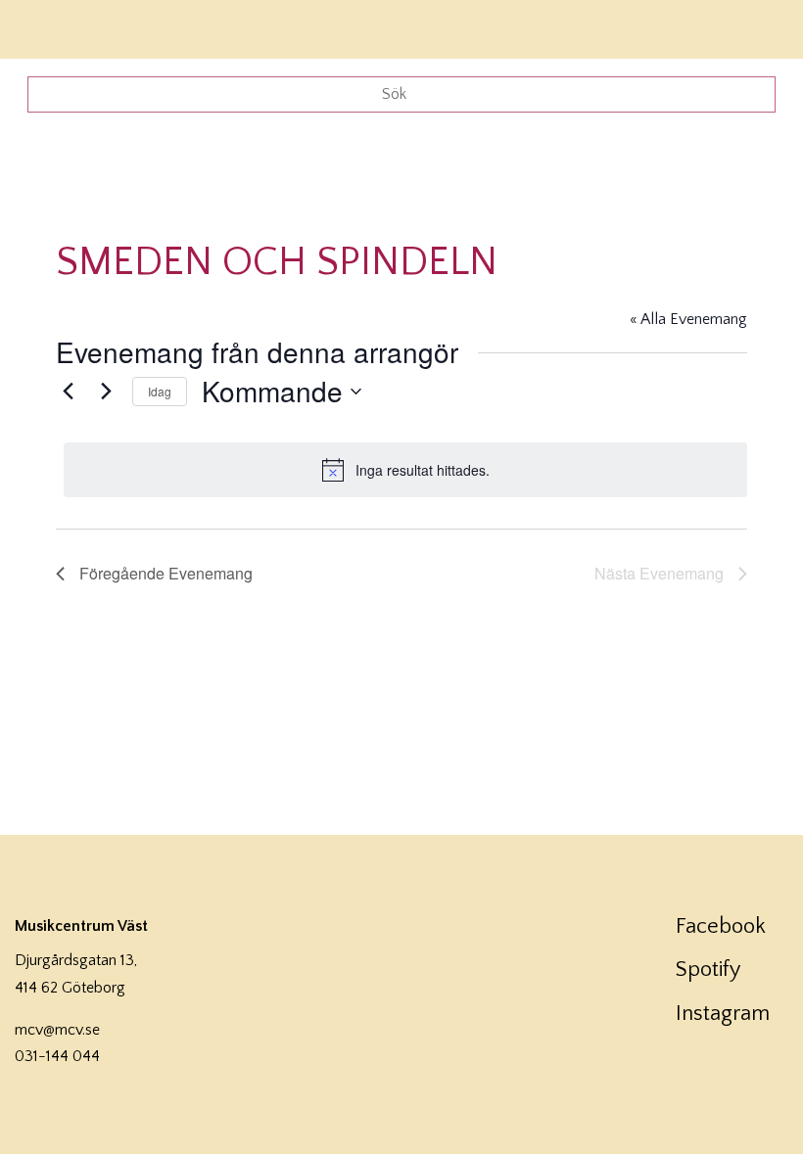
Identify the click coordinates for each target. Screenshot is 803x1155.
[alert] (405, 469)
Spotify (708, 969)
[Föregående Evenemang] (67, 391)
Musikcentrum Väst (71, 26)
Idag (159, 391)
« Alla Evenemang (688, 319)
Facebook (721, 926)
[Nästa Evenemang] (106, 391)
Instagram (723, 1013)
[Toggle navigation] (761, 27)
